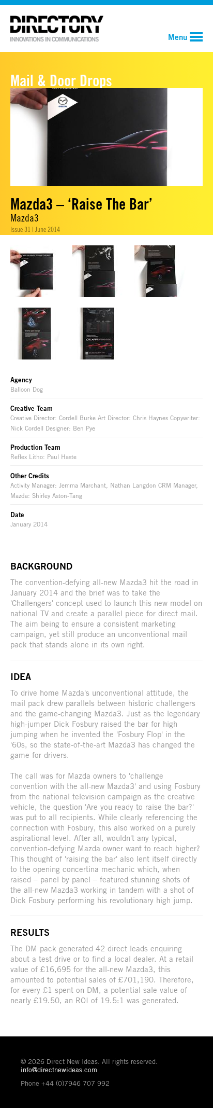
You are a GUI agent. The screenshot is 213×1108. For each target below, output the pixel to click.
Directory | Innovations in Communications (56, 28)
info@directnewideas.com (59, 1069)
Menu (177, 36)
